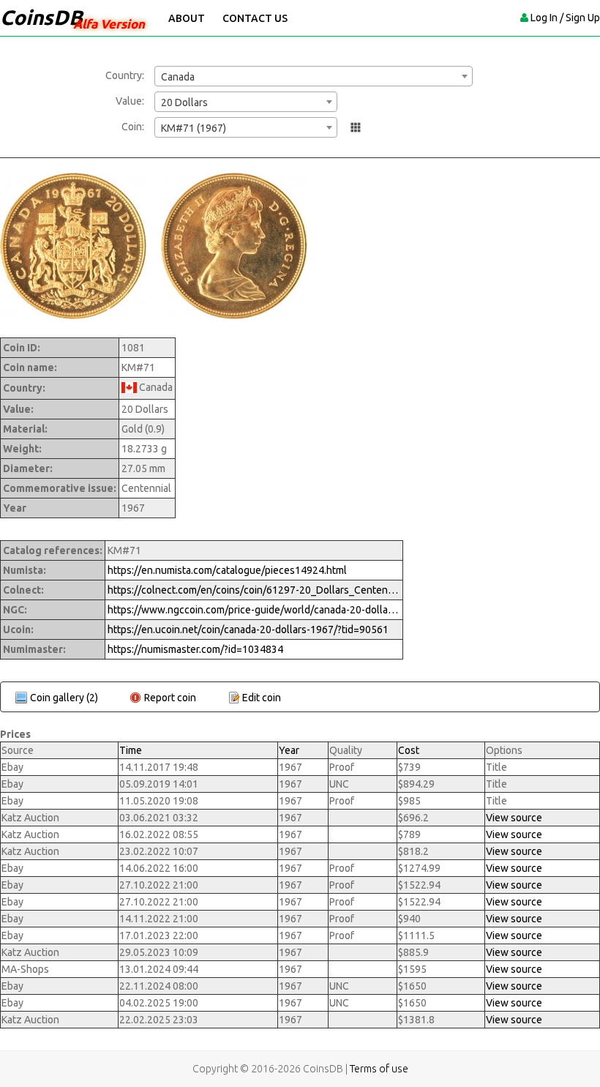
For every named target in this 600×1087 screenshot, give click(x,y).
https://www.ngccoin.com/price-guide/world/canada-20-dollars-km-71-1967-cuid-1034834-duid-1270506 (254, 610)
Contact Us (255, 18)
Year (289, 750)
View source (514, 817)
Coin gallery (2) (64, 697)
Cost (408, 750)
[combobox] (313, 76)
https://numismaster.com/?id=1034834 (195, 649)
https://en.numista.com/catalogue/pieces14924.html (227, 570)
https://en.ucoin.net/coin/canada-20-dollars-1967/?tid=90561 (248, 629)
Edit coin (261, 697)
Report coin (170, 697)
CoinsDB (41, 17)
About (186, 18)
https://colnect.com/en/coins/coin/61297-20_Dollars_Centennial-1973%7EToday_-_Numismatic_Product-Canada (254, 590)
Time (130, 750)
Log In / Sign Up (565, 17)
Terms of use (379, 1069)
